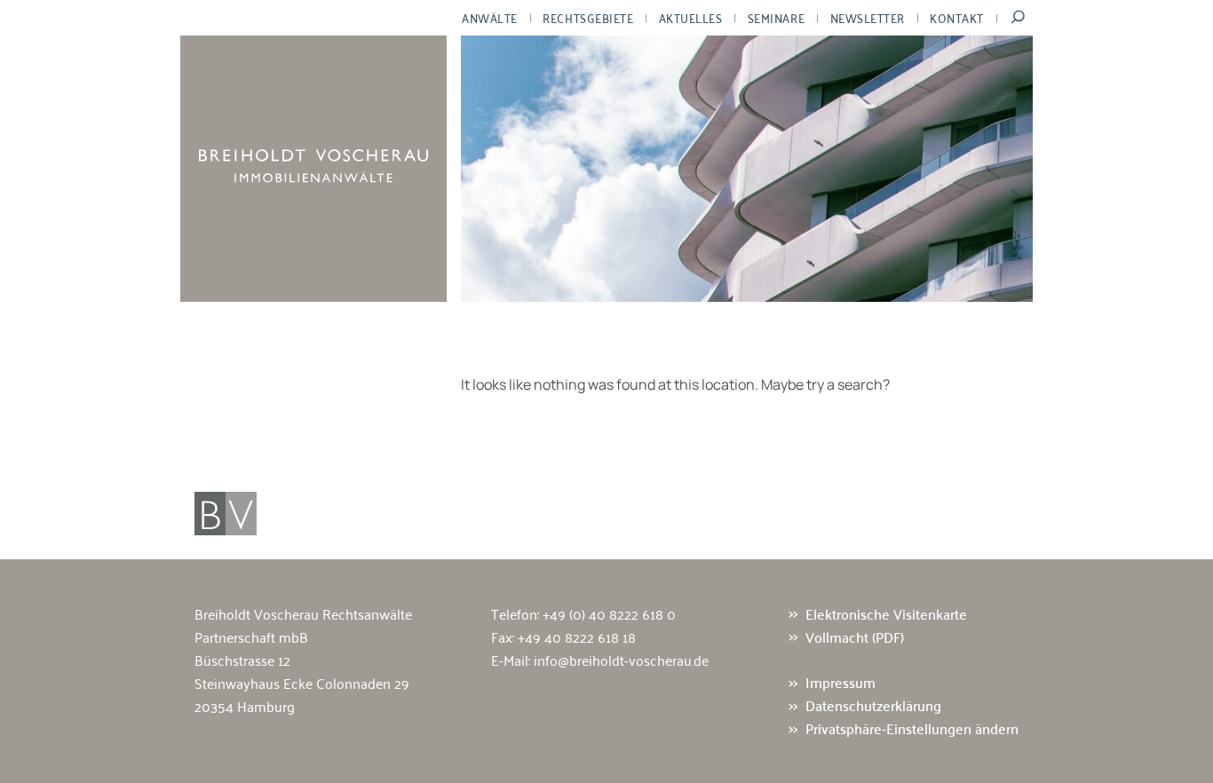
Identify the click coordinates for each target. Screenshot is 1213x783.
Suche (1018, 18)
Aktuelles (691, 18)
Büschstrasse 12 (242, 659)
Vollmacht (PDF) (854, 636)
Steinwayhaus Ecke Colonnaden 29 (301, 682)
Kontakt (957, 18)
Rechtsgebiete (588, 18)
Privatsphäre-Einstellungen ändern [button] (912, 728)
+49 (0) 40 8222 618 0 (609, 613)
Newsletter (867, 18)
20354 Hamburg (244, 705)
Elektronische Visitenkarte (886, 613)
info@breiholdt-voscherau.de (621, 659)
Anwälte (490, 18)
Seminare (776, 18)
